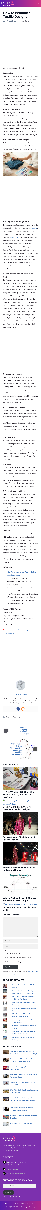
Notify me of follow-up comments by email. (18, 957)
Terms (33, 1204)
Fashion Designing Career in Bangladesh (24, 731)
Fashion (16, 717)
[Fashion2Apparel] (7, 3)
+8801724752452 (12, 1169)
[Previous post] (6, 731)
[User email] (23, 709)
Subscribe (8, 1192)
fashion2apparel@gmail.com (16, 1173)
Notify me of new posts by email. (15, 962)
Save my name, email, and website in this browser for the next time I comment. (21, 952)
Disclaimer (18, 1204)
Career (9, 717)
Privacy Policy (26, 1204)
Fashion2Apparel (16, 1207)
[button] (33, 3)
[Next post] (35, 749)
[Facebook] (18, 709)
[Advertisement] (20, 44)
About (7, 1204)
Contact (12, 1204)
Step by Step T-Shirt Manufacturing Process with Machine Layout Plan (16, 749)
